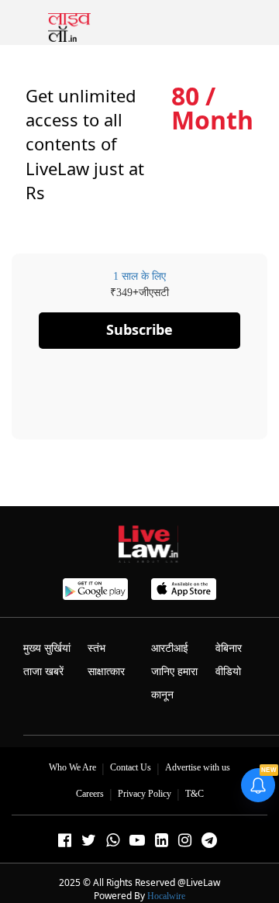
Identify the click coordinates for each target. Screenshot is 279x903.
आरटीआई (169, 648)
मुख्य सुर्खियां (47, 648)
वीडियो (228, 671)
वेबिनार (228, 648)
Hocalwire (166, 896)
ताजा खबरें (43, 671)
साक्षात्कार (106, 671)
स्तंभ (96, 648)
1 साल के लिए (139, 276)
